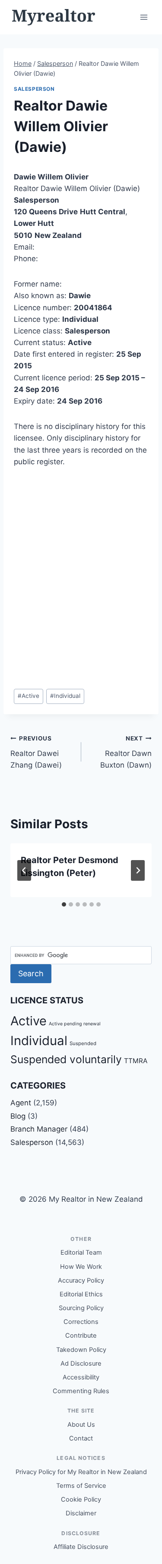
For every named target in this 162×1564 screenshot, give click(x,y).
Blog (17, 1116)
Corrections (81, 1322)
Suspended (83, 1043)
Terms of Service (81, 1486)
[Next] (138, 870)
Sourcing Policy (81, 1308)
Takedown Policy (81, 1350)
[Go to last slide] (24, 870)
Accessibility (81, 1377)
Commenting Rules (81, 1391)
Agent (20, 1102)
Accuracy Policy (81, 1280)
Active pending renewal (75, 1024)
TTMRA (135, 1061)
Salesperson (34, 89)
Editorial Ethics (81, 1294)
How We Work (81, 1267)
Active (28, 695)
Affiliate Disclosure (81, 1547)
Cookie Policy (81, 1499)
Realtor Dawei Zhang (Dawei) (36, 752)
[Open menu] (144, 17)
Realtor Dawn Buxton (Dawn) (126, 752)
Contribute (81, 1335)
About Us (81, 1424)
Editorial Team (81, 1252)
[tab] (64, 904)
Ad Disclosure (81, 1363)
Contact (81, 1438)
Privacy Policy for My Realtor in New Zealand (81, 1472)
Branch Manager (38, 1129)
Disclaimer (81, 1513)
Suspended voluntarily (66, 1059)
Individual (65, 695)
